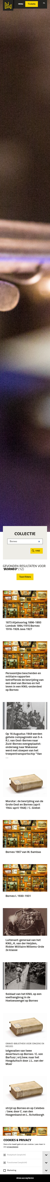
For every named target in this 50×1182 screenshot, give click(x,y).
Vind (37, 551)
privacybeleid (12, 1147)
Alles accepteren (25, 1178)
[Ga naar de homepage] (8, 5)
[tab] (46, 1155)
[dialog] (25, 1159)
